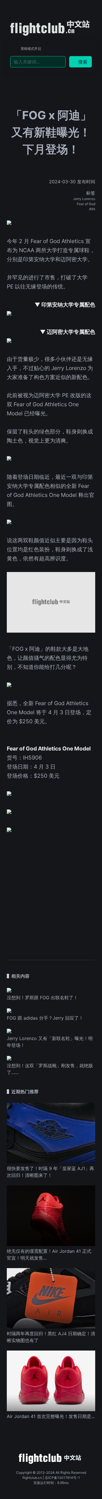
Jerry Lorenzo (84, 199)
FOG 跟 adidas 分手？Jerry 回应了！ (45, 1018)
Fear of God (86, 204)
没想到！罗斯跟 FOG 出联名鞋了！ (42, 997)
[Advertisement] (51, 893)
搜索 (82, 62)
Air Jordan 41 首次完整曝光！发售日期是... (51, 1416)
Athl (92, 209)
